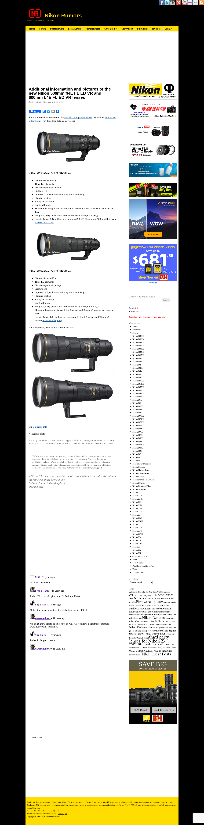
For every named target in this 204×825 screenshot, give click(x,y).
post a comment (108, 443)
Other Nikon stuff (139, 556)
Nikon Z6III (137, 521)
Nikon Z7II (137, 530)
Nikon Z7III (137, 533)
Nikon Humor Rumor (141, 470)
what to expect (161, 650)
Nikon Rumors (63, 15)
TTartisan (143, 647)
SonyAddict (127, 29)
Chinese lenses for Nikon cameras (151, 596)
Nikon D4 (136, 364)
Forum (42, 29)
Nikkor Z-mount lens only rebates (147, 608)
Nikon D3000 (138, 336)
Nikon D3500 (138, 355)
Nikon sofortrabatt (141, 621)
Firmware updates (150, 601)
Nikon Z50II (137, 508)
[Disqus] (72, 611)
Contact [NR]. (63, 813)
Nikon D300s (138, 339)
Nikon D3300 (138, 348)
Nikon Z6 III (154, 621)
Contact (168, 29)
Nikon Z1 (136, 492)
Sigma (172, 630)
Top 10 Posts (137, 562)
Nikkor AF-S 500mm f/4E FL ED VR (87, 440)
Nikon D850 (137, 447)
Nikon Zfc (136, 549)
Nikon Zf (136, 546)
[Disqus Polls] (72, 532)
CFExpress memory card (140, 595)
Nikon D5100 (138, 383)
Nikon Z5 (136, 502)
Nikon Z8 (136, 537)
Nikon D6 (136, 403)
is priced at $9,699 (52, 320)
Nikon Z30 (137, 495)
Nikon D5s (137, 399)
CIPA (158, 598)
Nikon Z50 (137, 505)
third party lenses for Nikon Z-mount (149, 640)
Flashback (136, 329)
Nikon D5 (136, 374)
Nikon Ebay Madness (141, 463)
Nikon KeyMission (140, 473)
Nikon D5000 (138, 380)
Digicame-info (40, 426)
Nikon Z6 (136, 514)
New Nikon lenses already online (96, 476)
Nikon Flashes (138, 466)
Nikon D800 (137, 438)
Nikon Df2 (137, 457)
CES (159, 592)
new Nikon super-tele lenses (78, 117)
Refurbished (162, 630)
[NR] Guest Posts (155, 654)
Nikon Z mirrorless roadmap (160, 624)
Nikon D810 (137, 441)
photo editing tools (137, 630)
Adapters (133, 591)
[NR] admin (37, 102)
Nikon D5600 (138, 396)
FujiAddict (142, 29)
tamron (132, 633)
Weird (135, 569)
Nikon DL (136, 460)
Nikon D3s (137, 358)
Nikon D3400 (138, 351)
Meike (166, 605)
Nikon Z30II (137, 498)
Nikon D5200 (138, 387)
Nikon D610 (137, 409)
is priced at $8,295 (44, 222)
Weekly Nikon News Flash (143, 565)
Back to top (37, 737)
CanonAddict (110, 29)
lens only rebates (152, 605)
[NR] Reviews (138, 572)
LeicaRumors (74, 29)
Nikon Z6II (137, 518)
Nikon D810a (138, 444)
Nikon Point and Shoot (142, 486)
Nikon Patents (138, 482)
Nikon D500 (137, 377)
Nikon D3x (137, 361)
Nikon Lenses (56, 440)
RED (134, 559)
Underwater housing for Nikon (158, 647)
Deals (134, 326)
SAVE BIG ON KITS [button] (164, 710)
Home (32, 29)
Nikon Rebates (153, 617)
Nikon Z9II (137, 543)
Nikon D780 (137, 434)
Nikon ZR (136, 553)
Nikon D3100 (138, 342)
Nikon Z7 (136, 524)
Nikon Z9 (136, 540)
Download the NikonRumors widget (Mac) (43, 811)
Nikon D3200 (138, 345)
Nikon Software (139, 489)
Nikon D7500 (138, 428)
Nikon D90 (137, 450)
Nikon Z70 (137, 527)
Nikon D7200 (138, 422)
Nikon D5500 (138, 393)
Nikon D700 (137, 412)
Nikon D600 (137, 406)
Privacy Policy (124, 805)
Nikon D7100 (138, 419)
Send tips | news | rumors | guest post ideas (147, 316)
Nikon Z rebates (138, 627)
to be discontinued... (153, 644)
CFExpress (165, 591)
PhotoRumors (57, 29)
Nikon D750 (137, 425)
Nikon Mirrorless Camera (143, 479)
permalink (66, 443)
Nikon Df (136, 454)
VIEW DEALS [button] (140, 710)
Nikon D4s (137, 371)
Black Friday (143, 591)
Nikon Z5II (137, 511)
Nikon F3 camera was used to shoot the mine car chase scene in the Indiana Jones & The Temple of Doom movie (51, 481)
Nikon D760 (137, 431)
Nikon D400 (137, 367)
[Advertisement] (72, 61)
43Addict (156, 29)
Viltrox (139, 650)
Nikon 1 (135, 332)
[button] (153, 692)
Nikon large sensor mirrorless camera (153, 614)
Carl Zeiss (153, 592)
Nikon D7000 (138, 415)
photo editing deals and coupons (162, 627)
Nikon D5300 (138, 390)
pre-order (151, 630)
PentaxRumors (93, 29)
